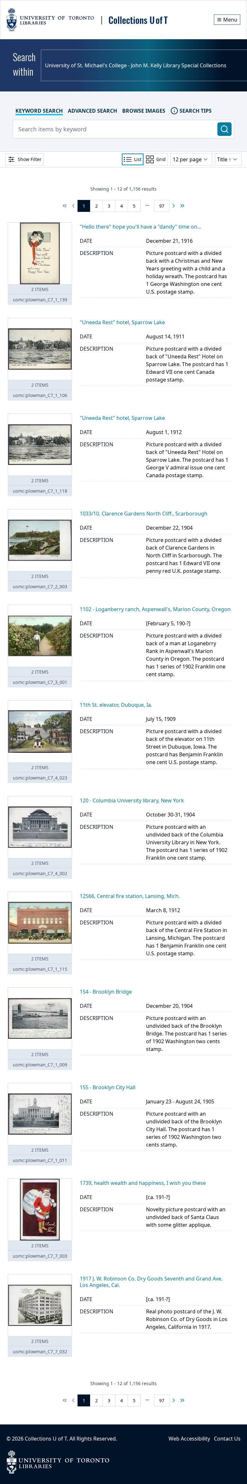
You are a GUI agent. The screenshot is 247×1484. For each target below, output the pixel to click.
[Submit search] (224, 129)
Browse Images (143, 110)
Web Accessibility (189, 1438)
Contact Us (227, 1438)
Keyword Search (39, 110)
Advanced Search (92, 110)
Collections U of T (46, 1438)
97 (161, 206)
